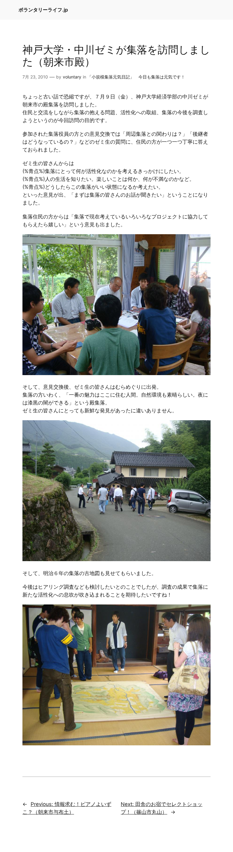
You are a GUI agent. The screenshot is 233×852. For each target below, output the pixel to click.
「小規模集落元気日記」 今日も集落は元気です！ (136, 76)
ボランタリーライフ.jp (43, 10)
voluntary (72, 76)
